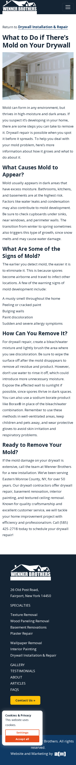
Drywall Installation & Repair (43, 27)
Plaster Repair (21, 633)
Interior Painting (23, 649)
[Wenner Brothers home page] (30, 572)
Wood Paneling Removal (29, 621)
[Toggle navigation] (68, 7)
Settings (22, 732)
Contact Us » (25, 700)
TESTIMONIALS (22, 671)
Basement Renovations (28, 627)
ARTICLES (18, 683)
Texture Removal (23, 614)
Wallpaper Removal (26, 643)
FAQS (14, 689)
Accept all (22, 739)
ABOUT (16, 677)
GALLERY (17, 664)
